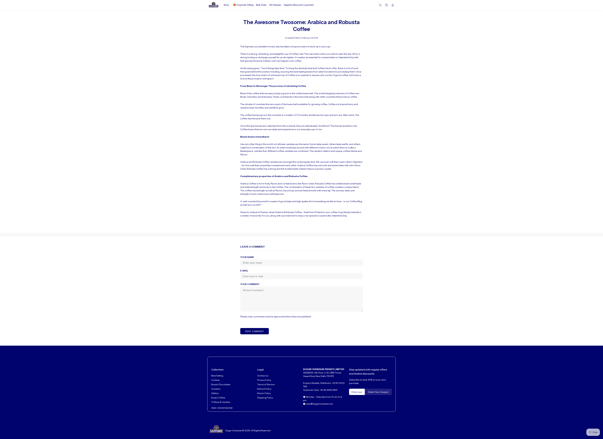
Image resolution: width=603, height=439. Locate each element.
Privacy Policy (264, 380)
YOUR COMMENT (250, 284)
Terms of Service (266, 384)
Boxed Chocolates (220, 384)
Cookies (215, 380)
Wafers (215, 393)
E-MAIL (244, 270)
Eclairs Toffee (218, 397)
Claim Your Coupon (378, 392)
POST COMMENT (254, 331)
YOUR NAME (247, 257)
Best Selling (217, 375)
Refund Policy (264, 388)
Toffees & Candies (220, 402)
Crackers (215, 388)
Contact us (262, 375)
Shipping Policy (265, 397)
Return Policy (264, 393)
